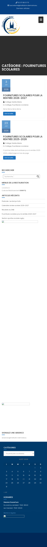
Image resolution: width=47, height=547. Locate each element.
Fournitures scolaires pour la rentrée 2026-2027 (22, 97)
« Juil (5, 492)
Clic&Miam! (6, 188)
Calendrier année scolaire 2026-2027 (15, 205)
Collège (8, 105)
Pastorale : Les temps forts (11, 201)
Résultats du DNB (8, 210)
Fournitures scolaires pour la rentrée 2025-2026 (22, 138)
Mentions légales (10, 513)
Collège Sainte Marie (13, 102)
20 (24, 479)
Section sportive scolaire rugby (13, 218)
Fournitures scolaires (20, 105)
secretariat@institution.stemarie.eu (23, 5)
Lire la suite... (9, 113)
